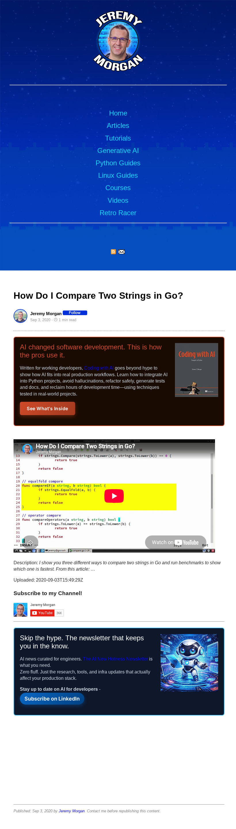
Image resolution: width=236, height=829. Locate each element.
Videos (118, 200)
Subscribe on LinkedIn (52, 699)
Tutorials (118, 138)
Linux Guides (118, 175)
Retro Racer (118, 213)
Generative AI (118, 150)
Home (118, 113)
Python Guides (118, 163)
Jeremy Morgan (72, 811)
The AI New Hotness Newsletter (115, 658)
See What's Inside (47, 408)
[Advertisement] (119, 761)
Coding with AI (99, 368)
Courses (118, 188)
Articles (118, 125)
